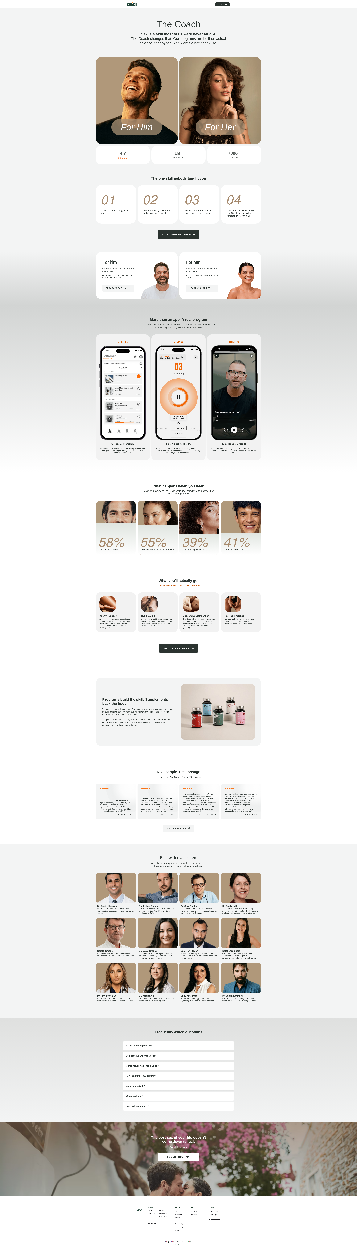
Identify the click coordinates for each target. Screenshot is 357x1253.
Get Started (222, 4)
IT (191, 1241)
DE (180, 1241)
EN (168, 1241)
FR (174, 1241)
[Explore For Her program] (220, 100)
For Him (150, 1210)
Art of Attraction (163, 1220)
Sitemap (177, 1217)
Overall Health (152, 1223)
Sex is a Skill (151, 1213)
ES (185, 1241)
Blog (176, 1211)
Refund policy (179, 1227)
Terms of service (180, 1220)
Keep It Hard (151, 1220)
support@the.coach (214, 1219)
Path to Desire (163, 1217)
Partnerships (178, 1214)
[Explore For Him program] (137, 100)
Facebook (194, 1214)
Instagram (194, 1211)
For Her (161, 1210)
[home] (132, 4)
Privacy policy (179, 1224)
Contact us (178, 1230)
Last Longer (151, 1217)
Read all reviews (176, 828)
